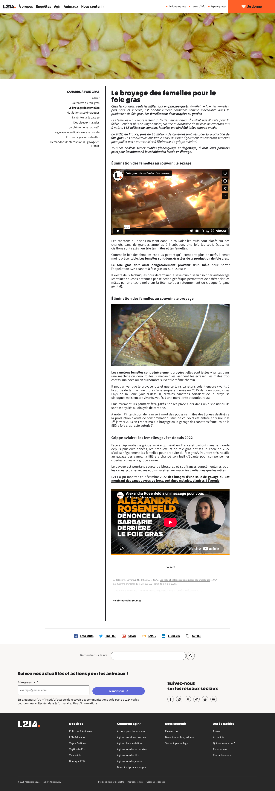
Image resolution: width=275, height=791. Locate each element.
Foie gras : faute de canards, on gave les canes (150, 590)
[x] (188, 699)
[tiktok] (196, 699)
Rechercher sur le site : (94, 655)
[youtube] (205, 699)
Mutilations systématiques (83, 113)
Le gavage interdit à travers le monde (77, 132)
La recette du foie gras (86, 103)
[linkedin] (213, 699)
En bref (95, 98)
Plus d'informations (85, 703)
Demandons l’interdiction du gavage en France (75, 144)
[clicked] (190, 656)
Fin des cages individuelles (83, 137)
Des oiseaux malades (86, 123)
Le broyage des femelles (84, 108)
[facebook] (170, 699)
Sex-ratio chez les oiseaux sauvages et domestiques (185, 580)
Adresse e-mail (28, 682)
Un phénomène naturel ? (84, 127)
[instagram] (179, 699)
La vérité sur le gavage (86, 117)
